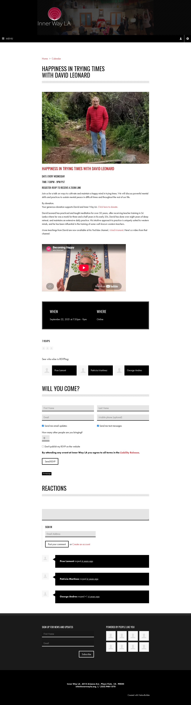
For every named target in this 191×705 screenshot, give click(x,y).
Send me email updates (56, 425)
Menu (9, 38)
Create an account (81, 544)
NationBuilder (144, 695)
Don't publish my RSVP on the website (62, 446)
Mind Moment (116, 230)
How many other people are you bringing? (62, 432)
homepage (47, 473)
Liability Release (129, 452)
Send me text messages (111, 425)
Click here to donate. (108, 206)
